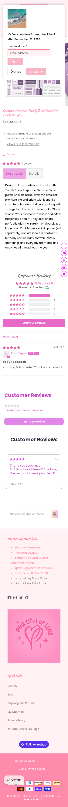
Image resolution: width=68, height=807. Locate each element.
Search (12, 686)
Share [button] (11, 154)
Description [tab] (14, 173)
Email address (17, 46)
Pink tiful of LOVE (27, 796)
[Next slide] (61, 487)
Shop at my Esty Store (30, 583)
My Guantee (16, 712)
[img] (11, 348)
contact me (36, 71)
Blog (10, 694)
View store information (23, 144)
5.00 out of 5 (44, 283)
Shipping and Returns (21, 703)
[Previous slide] (6, 487)
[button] (12, 163)
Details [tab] (34, 173)
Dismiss (16, 71)
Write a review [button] (34, 323)
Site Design (48, 796)
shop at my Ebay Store (31, 578)
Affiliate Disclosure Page (23, 729)
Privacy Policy (16, 720)
